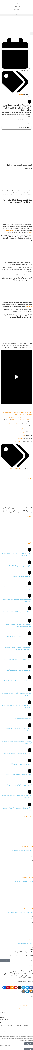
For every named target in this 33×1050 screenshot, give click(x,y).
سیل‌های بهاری (28, 306)
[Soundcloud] (12, 987)
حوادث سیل (17, 468)
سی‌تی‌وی (22, 435)
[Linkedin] (27, 991)
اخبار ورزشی (30, 846)
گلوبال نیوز (17, 441)
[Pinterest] (8, 987)
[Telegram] (23, 987)
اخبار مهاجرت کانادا (16, 419)
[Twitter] (27, 987)
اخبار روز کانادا (25, 419)
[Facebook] (31, 987)
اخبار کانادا (30, 908)
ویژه (11, 468)
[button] (16, 15)
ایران (22, 468)
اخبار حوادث (30, 877)
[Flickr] (4, 987)
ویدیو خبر (20, 94)
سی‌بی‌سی (22, 432)
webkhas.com (7, 1045)
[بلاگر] (31, 991)
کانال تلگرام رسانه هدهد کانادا (16, 417)
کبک (13, 468)
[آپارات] (23, 991)
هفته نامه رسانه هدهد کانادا (11, 423)
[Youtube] (16, 987)
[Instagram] (19, 987)
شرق (21, 428)
